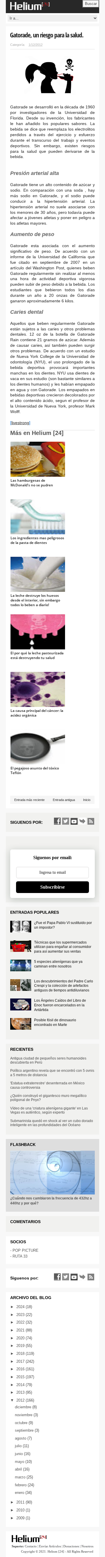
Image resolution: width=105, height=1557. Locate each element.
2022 (21, 1322)
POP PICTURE (25, 1250)
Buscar (91, 3)
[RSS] (91, 821)
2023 (21, 1314)
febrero (21, 1485)
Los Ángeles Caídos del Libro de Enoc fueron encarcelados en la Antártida (60, 1005)
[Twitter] (65, 821)
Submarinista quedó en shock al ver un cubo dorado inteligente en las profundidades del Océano (51, 1123)
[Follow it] (82, 821)
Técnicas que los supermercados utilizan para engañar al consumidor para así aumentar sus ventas (62, 946)
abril (19, 1469)
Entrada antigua (64, 800)
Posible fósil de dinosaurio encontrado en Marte (55, 1022)
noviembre (24, 1415)
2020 (21, 1338)
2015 (21, 1377)
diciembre (23, 1407)
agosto (21, 1438)
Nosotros (87, 1546)
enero (20, 1492)
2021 (21, 1330)
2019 (21, 1345)
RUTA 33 (20, 1256)
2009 (21, 1518)
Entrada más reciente (29, 800)
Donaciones (71, 1546)
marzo (21, 1477)
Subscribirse (52, 887)
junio (19, 1454)
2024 (21, 1307)
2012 (21, 1400)
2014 (21, 1385)
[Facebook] (57, 821)
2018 (21, 1353)
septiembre (25, 1430)
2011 (21, 1502)
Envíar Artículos (50, 1546)
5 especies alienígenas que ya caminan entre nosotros (58, 964)
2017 (21, 1361)
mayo (20, 1461)
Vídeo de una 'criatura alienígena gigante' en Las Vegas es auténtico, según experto (49, 1110)
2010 (21, 1510)
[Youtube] (74, 821)
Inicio (86, 800)
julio (19, 1446)
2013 (21, 1392)
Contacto (31, 1546)
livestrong (20, 422)
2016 (21, 1369)
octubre (22, 1423)
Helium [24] (56, 1551)
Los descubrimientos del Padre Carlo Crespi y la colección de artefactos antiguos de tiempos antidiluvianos (63, 985)
